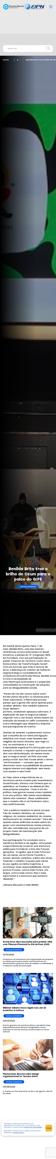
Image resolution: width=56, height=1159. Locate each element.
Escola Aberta (7, 60)
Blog (18, 60)
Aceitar (48, 1128)
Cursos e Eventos (28, 587)
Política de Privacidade (33, 1127)
